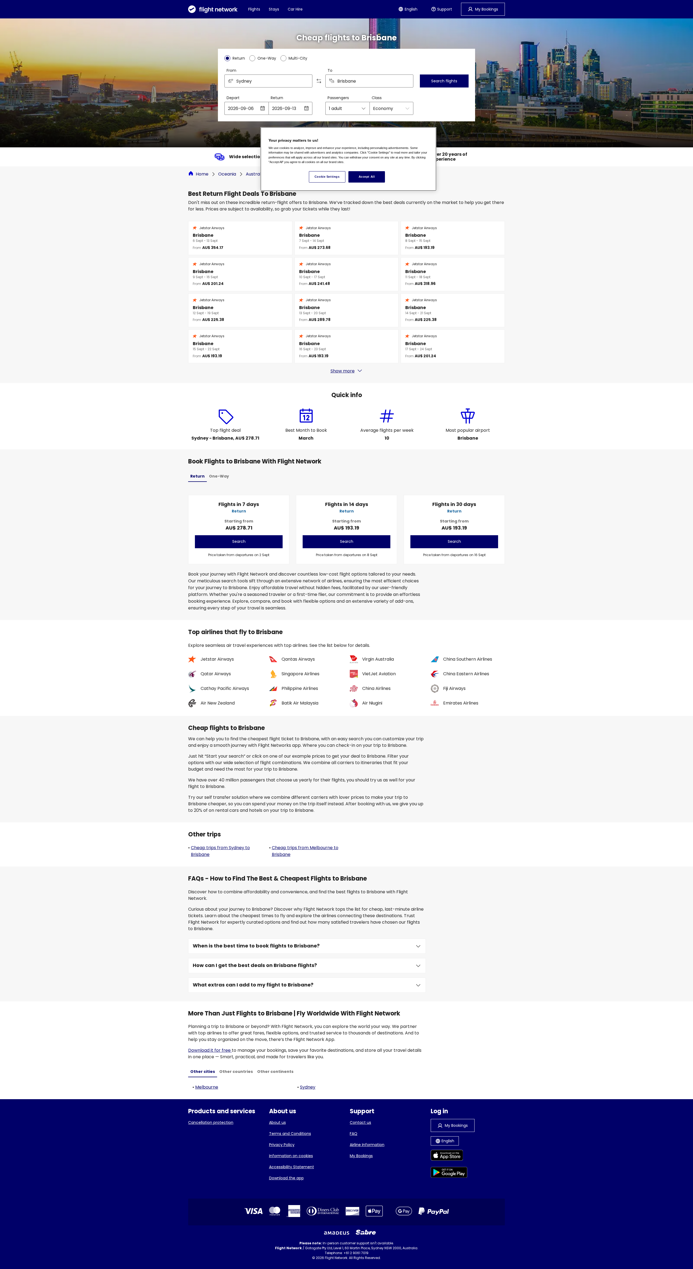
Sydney (307, 1087)
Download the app (286, 1178)
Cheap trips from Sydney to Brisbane (220, 851)
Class (377, 97)
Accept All (367, 176)
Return (277, 97)
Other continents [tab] (275, 1071)
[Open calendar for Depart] (263, 108)
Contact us (360, 1122)
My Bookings (361, 1155)
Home (202, 174)
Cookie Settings (327, 176)
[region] (348, 159)
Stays (274, 9)
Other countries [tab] (236, 1071)
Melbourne (206, 1087)
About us (277, 1122)
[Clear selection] (407, 81)
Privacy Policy (282, 1144)
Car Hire (295, 9)
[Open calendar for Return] (306, 108)
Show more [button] (343, 371)
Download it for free (210, 1050)
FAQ (353, 1133)
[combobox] (268, 80)
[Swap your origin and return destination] (318, 80)
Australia (255, 174)
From (231, 70)
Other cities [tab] (202, 1071)
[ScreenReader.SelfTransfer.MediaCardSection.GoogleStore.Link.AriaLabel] (449, 1173)
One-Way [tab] (219, 476)
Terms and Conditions (290, 1133)
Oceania (227, 174)
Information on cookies (291, 1155)
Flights (254, 9)
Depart (233, 97)
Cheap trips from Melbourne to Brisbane (305, 851)
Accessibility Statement (291, 1167)
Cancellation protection (210, 1122)
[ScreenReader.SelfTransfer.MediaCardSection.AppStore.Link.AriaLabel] (449, 1156)
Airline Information (367, 1144)
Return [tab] (197, 476)
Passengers (338, 97)
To (330, 70)
